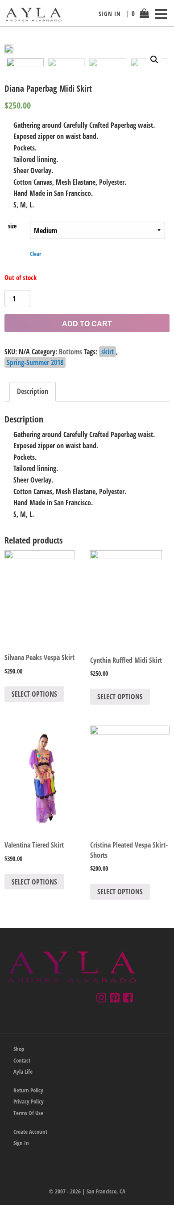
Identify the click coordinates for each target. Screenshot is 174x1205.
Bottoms (70, 352)
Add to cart (87, 324)
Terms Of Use (28, 1113)
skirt (107, 352)
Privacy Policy (28, 1101)
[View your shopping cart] (144, 16)
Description (32, 391)
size (12, 226)
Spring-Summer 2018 (35, 362)
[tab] (32, 392)
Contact (21, 1060)
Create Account (30, 1132)
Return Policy (28, 1090)
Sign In (110, 13)
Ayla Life (23, 1071)
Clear (35, 254)
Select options (34, 694)
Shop (18, 1049)
